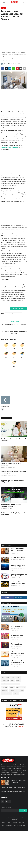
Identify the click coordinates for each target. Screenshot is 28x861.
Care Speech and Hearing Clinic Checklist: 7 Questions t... (13, 439)
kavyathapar (13, 560)
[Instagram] (6, 801)
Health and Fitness (20, 687)
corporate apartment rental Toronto (13, 313)
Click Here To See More (18, 308)
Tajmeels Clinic (5, 680)
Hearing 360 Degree (5, 442)
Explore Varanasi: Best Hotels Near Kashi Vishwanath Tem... (18, 625)
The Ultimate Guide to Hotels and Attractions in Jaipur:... (18, 634)
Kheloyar (9, 693)
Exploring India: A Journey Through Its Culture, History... (18, 652)
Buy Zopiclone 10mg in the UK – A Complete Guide (14, 325)
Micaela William (4, 475)
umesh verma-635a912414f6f (16, 551)
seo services (4, 690)
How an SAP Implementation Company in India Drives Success (19, 566)
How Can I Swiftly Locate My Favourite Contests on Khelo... (18, 582)
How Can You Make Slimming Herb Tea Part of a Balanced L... (13, 472)
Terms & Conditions (12, 822)
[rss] (9, 801)
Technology (4, 687)
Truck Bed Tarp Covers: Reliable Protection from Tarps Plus (14, 332)
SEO (17, 690)
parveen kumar (14, 585)
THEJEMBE (3, 484)
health (2, 516)
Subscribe (23, 811)
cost (3, 677)
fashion (12, 680)
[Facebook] (2, 801)
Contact (4, 822)
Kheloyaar (16, 693)
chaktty (12, 577)
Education (11, 687)
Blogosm (3, 8)
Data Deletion (9, 825)
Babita (2, 508)
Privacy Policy (21, 822)
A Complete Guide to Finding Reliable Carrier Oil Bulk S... (18, 558)
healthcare (4, 684)
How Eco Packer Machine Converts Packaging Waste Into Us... (11, 505)
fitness (3, 693)
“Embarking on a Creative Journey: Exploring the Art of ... (14, 787)
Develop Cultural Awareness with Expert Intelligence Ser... (12, 481)
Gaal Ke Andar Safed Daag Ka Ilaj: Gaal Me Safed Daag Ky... (13, 513)
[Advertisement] (14, 36)
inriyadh (18, 677)
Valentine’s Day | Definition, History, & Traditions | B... (17, 549)
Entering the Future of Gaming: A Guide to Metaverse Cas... (13, 792)
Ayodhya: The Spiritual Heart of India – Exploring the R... (18, 643)
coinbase (12, 690)
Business (18, 680)
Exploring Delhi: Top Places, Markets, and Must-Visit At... (18, 661)
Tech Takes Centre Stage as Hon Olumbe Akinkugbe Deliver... (19, 575)
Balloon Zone (4, 467)
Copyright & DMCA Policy (19, 825)
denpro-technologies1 (15, 568)
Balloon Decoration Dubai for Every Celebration (11, 464)
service (17, 684)
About (3, 825)
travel (12, 677)
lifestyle (21, 690)
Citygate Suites (7, 63)
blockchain (11, 684)
